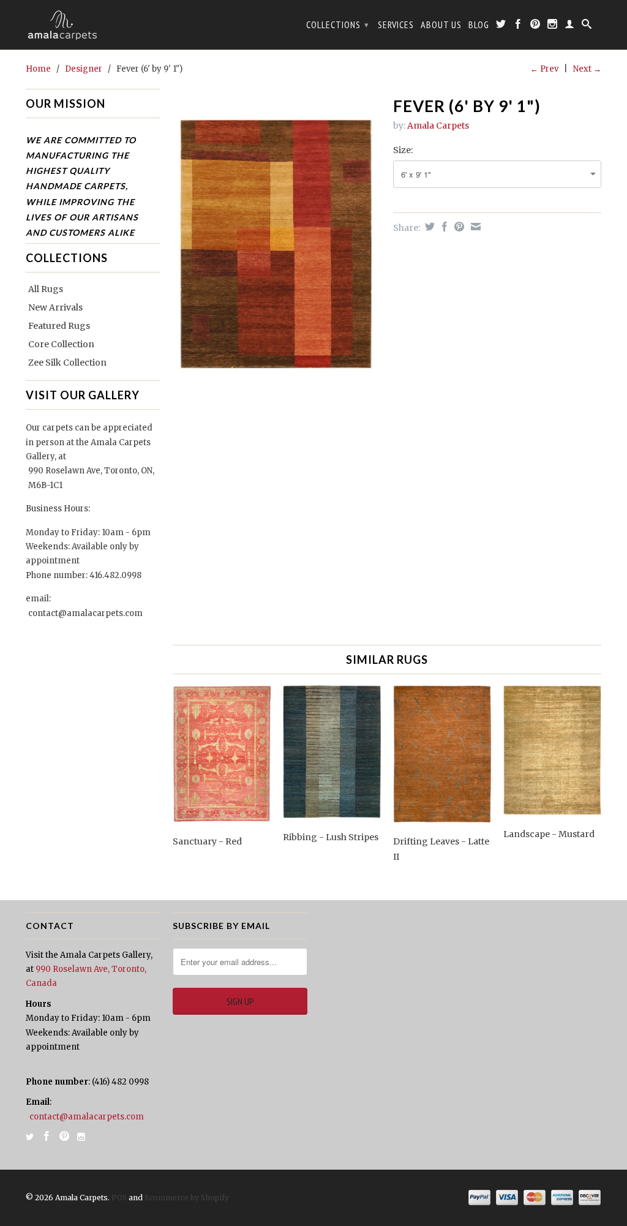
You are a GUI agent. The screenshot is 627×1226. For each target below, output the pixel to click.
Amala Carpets (438, 125)
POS (119, 1197)
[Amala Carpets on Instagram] (552, 26)
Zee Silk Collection (67, 362)
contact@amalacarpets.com (85, 613)
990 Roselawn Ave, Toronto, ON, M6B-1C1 (91, 477)
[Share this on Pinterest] (457, 226)
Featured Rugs (59, 325)
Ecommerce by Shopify (187, 1197)
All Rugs (45, 289)
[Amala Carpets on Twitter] (501, 26)
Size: (403, 150)
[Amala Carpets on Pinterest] (535, 26)
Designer (83, 69)
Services (396, 25)
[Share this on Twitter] (428, 226)
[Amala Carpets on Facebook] (518, 26)
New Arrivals (55, 307)
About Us (441, 25)
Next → (587, 69)
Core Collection (61, 344)
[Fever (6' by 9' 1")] (277, 247)
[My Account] (570, 26)
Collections (337, 24)
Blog (478, 25)
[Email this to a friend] (474, 226)
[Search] (587, 26)
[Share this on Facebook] (443, 226)
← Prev (544, 69)
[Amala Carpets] (93, 24)
